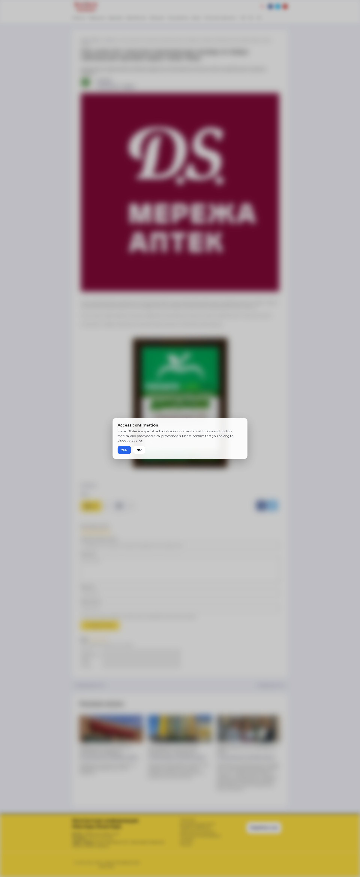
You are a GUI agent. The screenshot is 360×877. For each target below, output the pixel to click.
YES (124, 450)
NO (139, 450)
